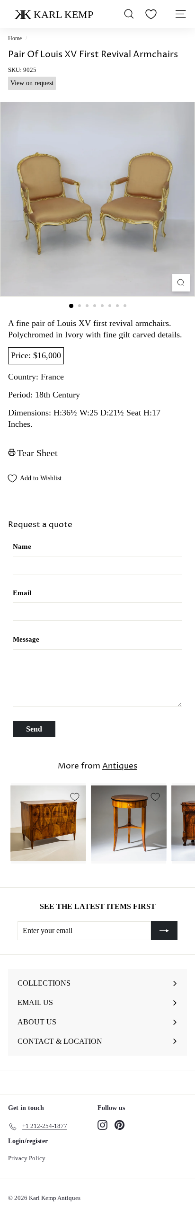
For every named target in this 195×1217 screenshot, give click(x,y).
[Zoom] (181, 282)
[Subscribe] (164, 930)
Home (15, 38)
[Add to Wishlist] (74, 796)
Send (34, 729)
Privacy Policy (26, 1158)
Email (22, 593)
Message (26, 639)
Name (22, 546)
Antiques (119, 766)
